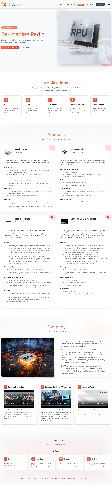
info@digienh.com (57, 444)
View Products (27, 47)
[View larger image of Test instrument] (8, 221)
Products (80, 4)
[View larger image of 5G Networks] (64, 152)
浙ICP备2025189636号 (84, 478)
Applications (70, 4)
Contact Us (100, 4)
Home (62, 4)
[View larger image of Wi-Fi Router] (8, 152)
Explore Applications (9, 47)
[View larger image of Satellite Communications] (64, 221)
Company (89, 4)
